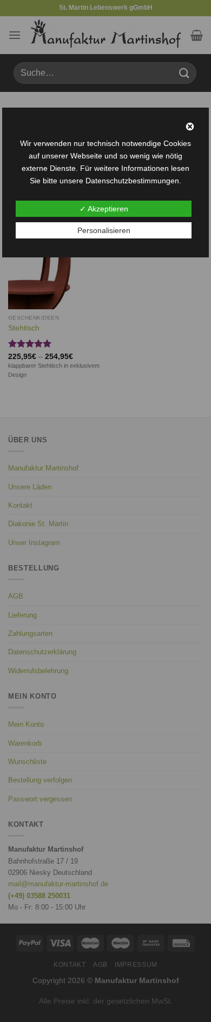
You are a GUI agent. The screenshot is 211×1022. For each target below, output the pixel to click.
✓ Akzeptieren (104, 208)
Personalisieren (103, 230)
